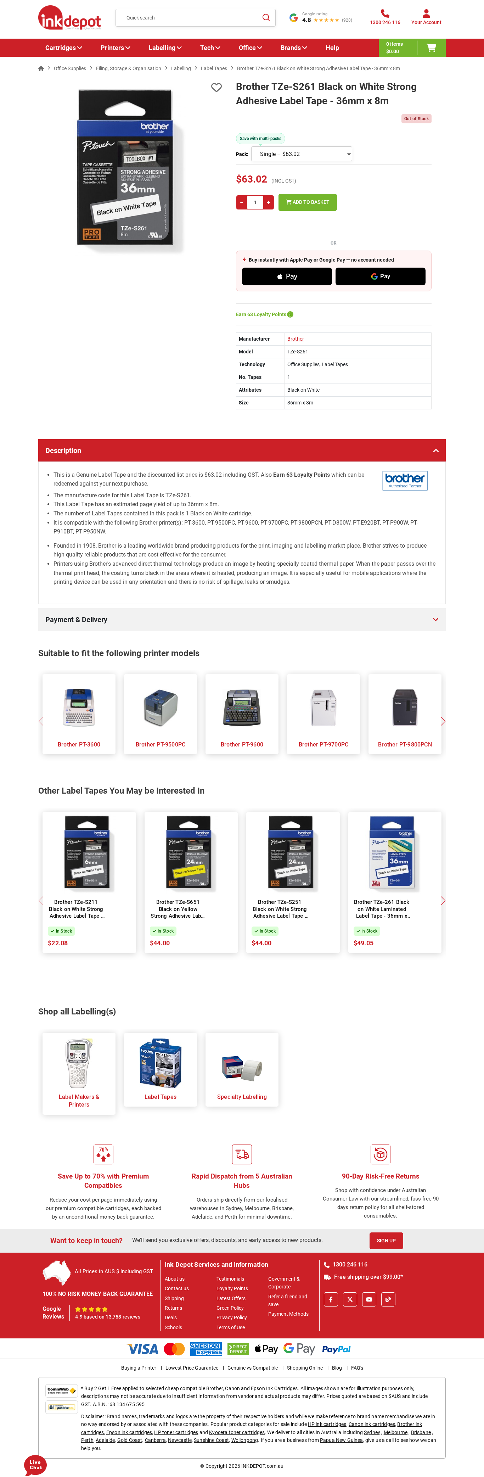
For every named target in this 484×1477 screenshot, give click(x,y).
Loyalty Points (232, 1288)
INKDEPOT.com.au (262, 1466)
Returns (173, 1308)
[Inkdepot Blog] (388, 1299)
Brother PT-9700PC (323, 744)
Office (247, 47)
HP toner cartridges (176, 1432)
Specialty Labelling (242, 1096)
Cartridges (60, 47)
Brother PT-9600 (242, 744)
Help (332, 47)
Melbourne (395, 1432)
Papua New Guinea (341, 1440)
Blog (337, 1368)
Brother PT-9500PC (160, 744)
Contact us (177, 1288)
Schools (173, 1327)
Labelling (162, 47)
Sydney (372, 1432)
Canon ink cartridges (372, 1424)
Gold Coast (129, 1440)
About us (175, 1279)
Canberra (155, 1440)
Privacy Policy (231, 1317)
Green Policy (230, 1308)
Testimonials (230, 1279)
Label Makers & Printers (79, 1100)
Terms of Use (230, 1327)
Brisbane (421, 1432)
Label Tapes (160, 1096)
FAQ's (357, 1368)
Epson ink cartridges (129, 1432)
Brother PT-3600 (79, 744)
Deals (171, 1317)
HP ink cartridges (327, 1424)
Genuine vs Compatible (252, 1368)
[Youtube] (369, 1299)
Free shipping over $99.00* (368, 1277)
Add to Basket (311, 202)
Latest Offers (231, 1298)
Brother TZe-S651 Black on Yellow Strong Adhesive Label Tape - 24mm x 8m (178, 912)
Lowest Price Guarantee (191, 1368)
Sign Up (386, 1240)
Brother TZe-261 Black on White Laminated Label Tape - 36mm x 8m (381, 912)
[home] (41, 68)
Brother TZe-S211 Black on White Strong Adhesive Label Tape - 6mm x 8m (76, 912)
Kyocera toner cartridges (237, 1432)
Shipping (174, 1298)
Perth (87, 1440)
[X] (350, 1299)
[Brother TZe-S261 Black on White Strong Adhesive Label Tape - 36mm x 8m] (130, 171)
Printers (112, 47)
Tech (207, 47)
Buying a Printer (138, 1368)
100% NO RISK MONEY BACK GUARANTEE (98, 1294)
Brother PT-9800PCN (405, 744)
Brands (291, 47)
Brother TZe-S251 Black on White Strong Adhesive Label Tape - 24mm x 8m (280, 912)
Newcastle (179, 1440)
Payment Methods (288, 1314)
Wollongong (244, 1440)
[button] (443, 721)
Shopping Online (305, 1368)
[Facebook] (331, 1299)
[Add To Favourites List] (130, 88)
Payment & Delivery (76, 619)
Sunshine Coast (211, 1440)
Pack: (242, 154)
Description (63, 450)
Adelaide (105, 1440)
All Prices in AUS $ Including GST (114, 1271)
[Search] (266, 17)
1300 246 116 (349, 1264)
